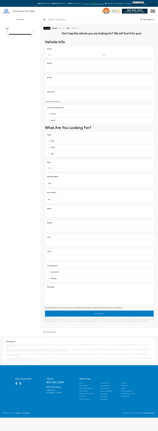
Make (49, 209)
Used (53, 147)
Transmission (52, 266)
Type (49, 135)
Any (52, 154)
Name (49, 49)
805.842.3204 (43, 3)
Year (49, 162)
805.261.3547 (74, 3)
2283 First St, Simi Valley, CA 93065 (118, 3)
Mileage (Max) (53, 177)
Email (49, 78)
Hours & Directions (135, 12)
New (52, 141)
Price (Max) (52, 193)
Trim (49, 237)
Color (49, 251)
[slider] (7, 34)
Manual (54, 278)
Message (50, 287)
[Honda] (6, 11)
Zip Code (51, 92)
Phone (49, 63)
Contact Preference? (55, 108)
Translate (151, 4)
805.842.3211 (59, 3)
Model (50, 223)
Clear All (47, 28)
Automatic (55, 272)
